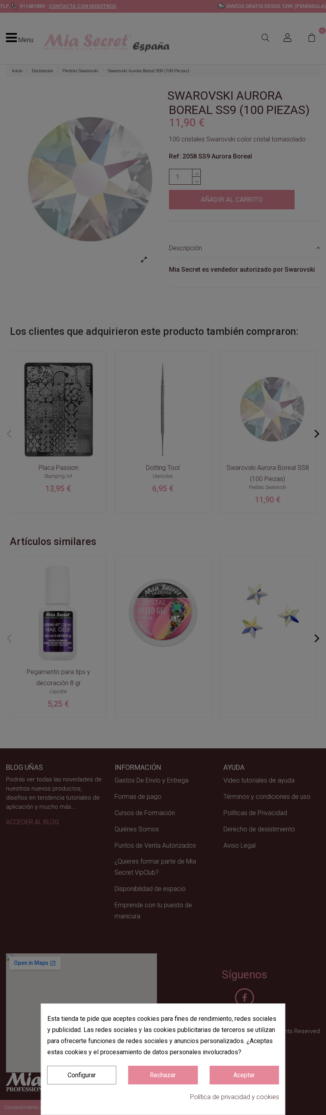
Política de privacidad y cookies (234, 1097)
